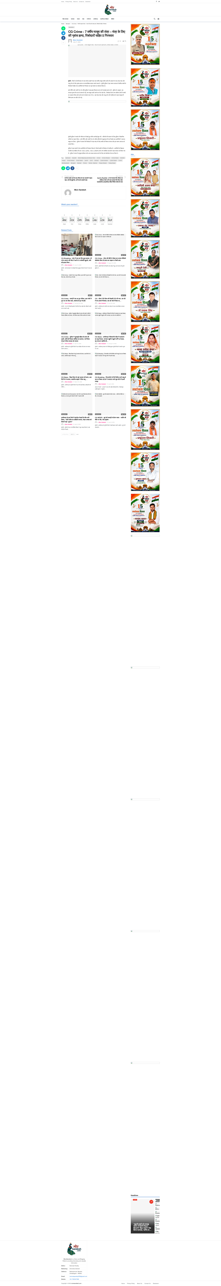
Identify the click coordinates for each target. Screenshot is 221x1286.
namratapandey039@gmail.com (78, 1276)
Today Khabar (103, 163)
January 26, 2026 (79, 303)
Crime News (115, 158)
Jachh (86, 160)
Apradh (74, 158)
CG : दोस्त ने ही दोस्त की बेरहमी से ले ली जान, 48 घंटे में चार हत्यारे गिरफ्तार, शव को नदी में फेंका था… (110, 299)
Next (72, 434)
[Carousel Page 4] (157, 1212)
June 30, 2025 (111, 303)
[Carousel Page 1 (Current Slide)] (157, 1200)
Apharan (68, 158)
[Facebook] (156, 1)
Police (85, 163)
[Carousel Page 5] (157, 1216)
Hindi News (79, 160)
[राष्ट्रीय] (151, 1202)
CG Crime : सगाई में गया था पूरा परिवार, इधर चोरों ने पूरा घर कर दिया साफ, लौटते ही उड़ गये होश (76, 299)
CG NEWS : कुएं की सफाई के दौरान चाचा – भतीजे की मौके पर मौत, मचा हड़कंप (110, 418)
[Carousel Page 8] (157, 1228)
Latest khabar (104, 160)
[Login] (158, 19)
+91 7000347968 (74, 1279)
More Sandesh (78, 40)
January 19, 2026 (112, 343)
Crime (98, 158)
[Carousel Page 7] (157, 1224)
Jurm (91, 160)
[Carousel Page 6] (157, 1220)
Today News (112, 163)
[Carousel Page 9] (157, 1232)
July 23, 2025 (111, 422)
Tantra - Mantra (93, 163)
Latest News (113, 160)
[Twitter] (159, 1)
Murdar (79, 163)
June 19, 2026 (78, 265)
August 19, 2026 (112, 263)
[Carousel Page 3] (157, 1208)
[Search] (154, 19)
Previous (65, 434)
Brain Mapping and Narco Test (86, 158)
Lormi (120, 160)
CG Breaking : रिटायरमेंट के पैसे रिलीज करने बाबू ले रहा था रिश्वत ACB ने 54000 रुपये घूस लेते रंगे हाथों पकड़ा (110, 379)
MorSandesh (65, 163)
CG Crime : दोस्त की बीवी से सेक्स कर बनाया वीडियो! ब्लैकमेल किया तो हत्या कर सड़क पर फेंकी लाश (110, 259)
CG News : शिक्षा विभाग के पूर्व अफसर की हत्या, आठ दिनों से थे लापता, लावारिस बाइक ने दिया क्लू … (76, 378)
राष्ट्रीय (135, 1199)
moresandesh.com (76, 1283)
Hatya (63, 160)
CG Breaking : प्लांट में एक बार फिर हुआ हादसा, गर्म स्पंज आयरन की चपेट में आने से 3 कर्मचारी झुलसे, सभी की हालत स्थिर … (76, 260)
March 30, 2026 (78, 382)
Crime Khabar (106, 158)
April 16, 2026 (78, 343)
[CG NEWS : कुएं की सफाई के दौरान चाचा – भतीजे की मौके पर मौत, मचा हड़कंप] (110, 404)
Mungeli (71, 27)
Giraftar (122, 158)
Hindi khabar (70, 160)
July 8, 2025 (111, 384)
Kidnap (97, 160)
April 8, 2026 (78, 424)
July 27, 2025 (76, 42)
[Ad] (145, 44)
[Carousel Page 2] (157, 1204)
